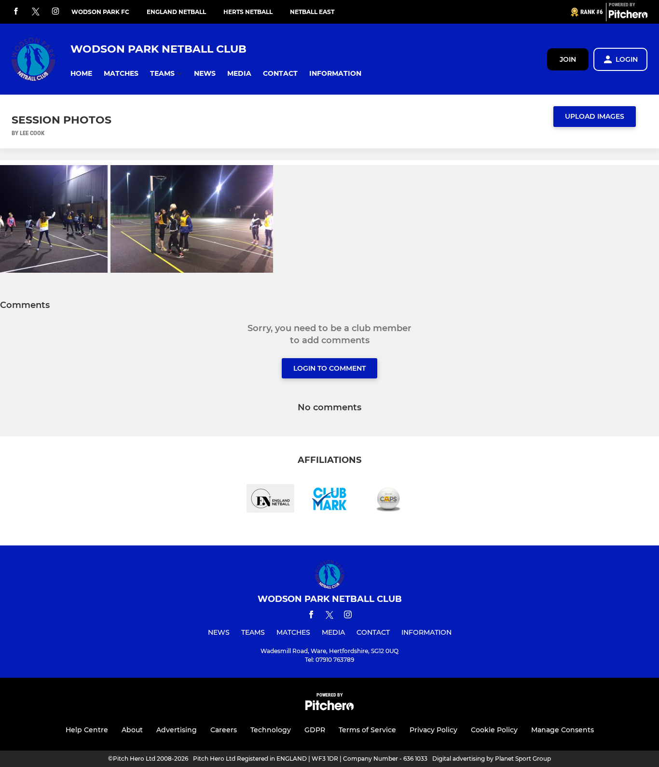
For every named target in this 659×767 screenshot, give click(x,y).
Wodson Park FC (100, 11)
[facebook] (16, 12)
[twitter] (36, 12)
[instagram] (55, 12)
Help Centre (87, 729)
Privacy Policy (433, 729)
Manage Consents (562, 729)
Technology (270, 729)
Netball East (312, 11)
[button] (81, 73)
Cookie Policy (494, 729)
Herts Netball (248, 11)
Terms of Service (367, 729)
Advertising (176, 729)
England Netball (176, 11)
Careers (223, 729)
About (132, 729)
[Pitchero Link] (628, 16)
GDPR (314, 729)
